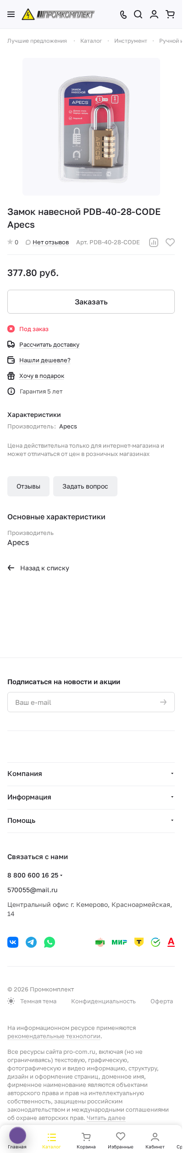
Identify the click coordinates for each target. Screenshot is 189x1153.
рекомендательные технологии (53, 1036)
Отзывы (28, 486)
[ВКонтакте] (12, 942)
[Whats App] (49, 942)
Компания (24, 773)
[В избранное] (170, 242)
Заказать (91, 301)
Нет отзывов (51, 242)
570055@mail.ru (32, 890)
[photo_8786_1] (91, 127)
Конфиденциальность (103, 1001)
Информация (29, 797)
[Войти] (154, 14)
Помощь (21, 820)
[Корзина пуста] (170, 14)
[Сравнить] (153, 242)
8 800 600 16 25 (32, 875)
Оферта (161, 1001)
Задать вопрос (85, 486)
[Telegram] (31, 942)
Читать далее (106, 1117)
